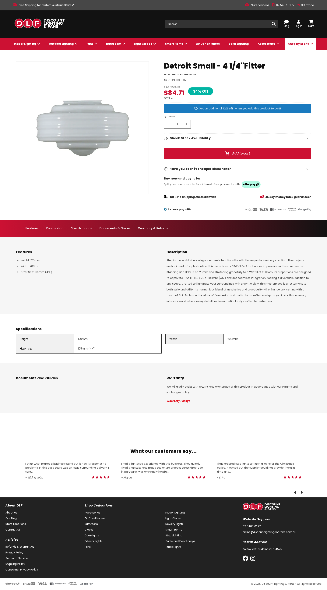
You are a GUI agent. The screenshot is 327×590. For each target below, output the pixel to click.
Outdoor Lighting (61, 44)
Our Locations (260, 5)
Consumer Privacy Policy (21, 569)
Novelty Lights (174, 524)
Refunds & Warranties (19, 547)
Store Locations (15, 524)
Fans (90, 44)
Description (54, 228)
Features (32, 228)
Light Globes (143, 44)
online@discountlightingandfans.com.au (269, 532)
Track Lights (173, 547)
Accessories (267, 44)
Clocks (89, 529)
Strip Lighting (173, 535)
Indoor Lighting (25, 44)
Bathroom (114, 44)
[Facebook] (246, 559)
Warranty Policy (178, 401)
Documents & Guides (115, 228)
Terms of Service (16, 558)
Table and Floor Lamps (180, 541)
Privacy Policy (14, 552)
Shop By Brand (299, 44)
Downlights (92, 535)
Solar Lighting (239, 44)
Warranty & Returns (153, 228)
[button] (237, 138)
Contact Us (12, 529)
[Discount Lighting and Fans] (39, 24)
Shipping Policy (15, 564)
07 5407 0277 (285, 5)
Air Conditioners (208, 44)
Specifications (81, 228)
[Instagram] (253, 559)
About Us (11, 512)
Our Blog (11, 518)
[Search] (273, 24)
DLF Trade (307, 5)
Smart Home (174, 44)
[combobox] (221, 24)
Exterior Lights (94, 541)
